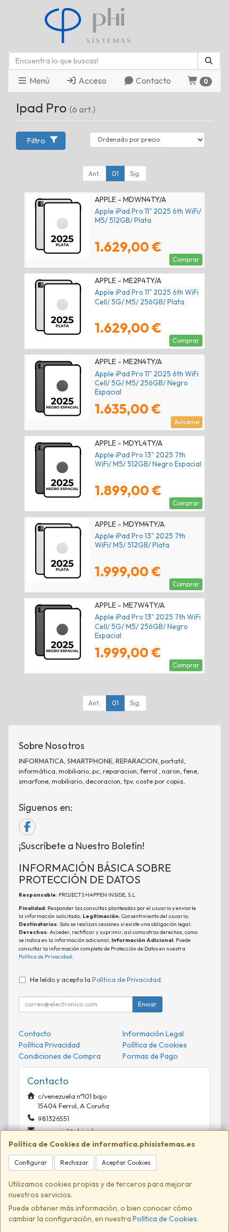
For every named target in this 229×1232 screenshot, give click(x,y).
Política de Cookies (165, 1218)
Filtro (36, 141)
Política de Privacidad (45, 956)
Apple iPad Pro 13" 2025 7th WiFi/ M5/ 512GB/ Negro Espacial (148, 459)
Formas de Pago (150, 1056)
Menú (39, 80)
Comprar (186, 259)
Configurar (30, 1162)
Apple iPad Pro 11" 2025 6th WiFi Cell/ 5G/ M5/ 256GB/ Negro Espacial (147, 383)
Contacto (152, 80)
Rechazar (74, 1162)
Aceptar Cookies (126, 1162)
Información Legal (153, 1033)
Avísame (186, 422)
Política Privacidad (49, 1045)
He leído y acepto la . (96, 979)
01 (115, 174)
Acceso (92, 80)
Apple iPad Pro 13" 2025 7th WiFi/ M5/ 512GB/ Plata (140, 540)
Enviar (147, 1004)
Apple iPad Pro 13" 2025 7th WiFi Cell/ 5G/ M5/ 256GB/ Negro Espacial (148, 626)
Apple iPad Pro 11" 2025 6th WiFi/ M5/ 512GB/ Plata (148, 215)
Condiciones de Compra (60, 1056)
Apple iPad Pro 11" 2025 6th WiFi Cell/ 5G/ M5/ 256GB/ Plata (147, 296)
